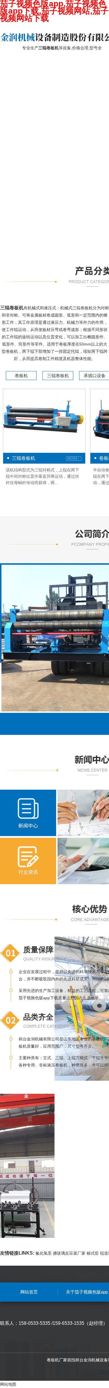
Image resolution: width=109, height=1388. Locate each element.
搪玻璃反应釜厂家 (69, 1253)
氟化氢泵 (43, 1253)
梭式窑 (93, 1253)
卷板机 (21, 375)
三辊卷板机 (58, 375)
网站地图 (8, 1384)
